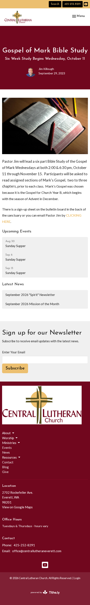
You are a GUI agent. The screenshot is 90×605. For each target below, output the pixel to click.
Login (77, 578)
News (6, 452)
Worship (8, 438)
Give (5, 472)
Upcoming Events (16, 231)
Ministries (9, 443)
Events (7, 447)
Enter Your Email (13, 352)
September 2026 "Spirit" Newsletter (30, 295)
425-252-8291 (72, 4)
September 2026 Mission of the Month (32, 304)
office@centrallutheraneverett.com (36, 551)
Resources (9, 457)
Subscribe (15, 368)
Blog (5, 467)
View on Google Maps (17, 507)
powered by (43, 596)
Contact (7, 462)
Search (55, 4)
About (6, 433)
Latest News (13, 284)
